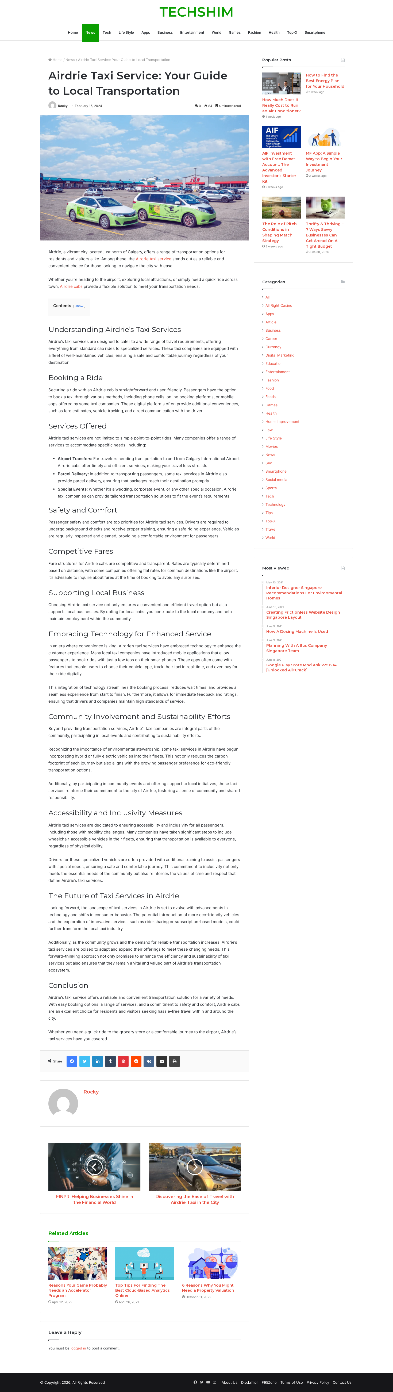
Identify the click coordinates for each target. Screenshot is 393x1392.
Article (270, 322)
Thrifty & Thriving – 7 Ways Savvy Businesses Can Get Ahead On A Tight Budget (325, 235)
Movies (271, 446)
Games (235, 32)
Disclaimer (249, 1382)
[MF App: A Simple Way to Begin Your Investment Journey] (325, 137)
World (216, 32)
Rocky (63, 106)
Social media (276, 479)
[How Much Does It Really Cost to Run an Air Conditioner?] (281, 83)
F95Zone (269, 1382)
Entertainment (192, 32)
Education (274, 363)
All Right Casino (278, 305)
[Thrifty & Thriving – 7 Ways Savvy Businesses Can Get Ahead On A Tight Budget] (325, 208)
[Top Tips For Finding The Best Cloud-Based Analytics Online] (144, 1263)
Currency (273, 347)
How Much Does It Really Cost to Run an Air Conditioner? (281, 105)
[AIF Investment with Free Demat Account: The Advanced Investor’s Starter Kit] (281, 137)
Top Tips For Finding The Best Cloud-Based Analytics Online (142, 1290)
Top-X (292, 32)
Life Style (126, 32)
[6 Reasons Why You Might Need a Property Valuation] (211, 1263)
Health (274, 32)
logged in (78, 1348)
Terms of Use (291, 1382)
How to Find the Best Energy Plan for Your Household (325, 81)
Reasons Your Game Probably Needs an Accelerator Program (77, 1290)
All (267, 297)
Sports (271, 488)
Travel (270, 529)
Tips (269, 513)
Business (165, 32)
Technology (275, 504)
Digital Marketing (279, 355)
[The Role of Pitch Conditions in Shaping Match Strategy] (281, 208)
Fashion (254, 32)
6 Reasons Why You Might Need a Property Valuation (208, 1288)
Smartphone (315, 32)
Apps (145, 32)
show (79, 306)
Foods (270, 397)
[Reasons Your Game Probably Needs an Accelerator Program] (77, 1263)
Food (269, 388)
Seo (268, 463)
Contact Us (342, 1382)
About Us (229, 1382)
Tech (107, 32)
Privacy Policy (318, 1382)
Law (269, 430)
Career (271, 338)
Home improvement (282, 421)
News (90, 32)
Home (73, 32)
